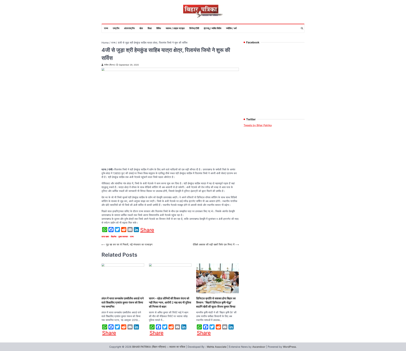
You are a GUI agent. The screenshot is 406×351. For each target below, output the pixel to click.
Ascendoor (258, 346)
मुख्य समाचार (123, 236)
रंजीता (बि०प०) (109, 65)
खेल (141, 28)
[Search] (302, 28)
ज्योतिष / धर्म (231, 28)
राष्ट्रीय (116, 28)
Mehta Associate (217, 346)
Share (147, 230)
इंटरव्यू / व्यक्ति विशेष (212, 28)
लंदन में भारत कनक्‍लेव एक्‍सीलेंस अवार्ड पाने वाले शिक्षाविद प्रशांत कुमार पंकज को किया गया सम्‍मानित (123, 302)
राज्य (106, 28)
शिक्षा (150, 28)
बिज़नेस (113, 236)
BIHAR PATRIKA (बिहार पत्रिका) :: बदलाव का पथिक (158, 346)
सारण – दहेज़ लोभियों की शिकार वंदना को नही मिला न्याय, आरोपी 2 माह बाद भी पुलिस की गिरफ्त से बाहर (170, 302)
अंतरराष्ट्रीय (129, 28)
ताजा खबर (105, 236)
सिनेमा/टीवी (194, 28)
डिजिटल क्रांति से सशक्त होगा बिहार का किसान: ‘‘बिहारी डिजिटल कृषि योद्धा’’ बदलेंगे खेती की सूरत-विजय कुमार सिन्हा (216, 302)
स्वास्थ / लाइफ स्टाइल (175, 28)
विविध (158, 28)
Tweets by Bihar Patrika (258, 125)
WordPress (289, 346)
